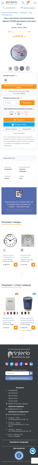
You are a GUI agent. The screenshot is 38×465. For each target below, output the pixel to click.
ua (32, 3)
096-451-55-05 (12, 398)
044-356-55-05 (12, 390)
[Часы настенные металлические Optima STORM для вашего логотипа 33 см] (10, 68)
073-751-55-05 (12, 401)
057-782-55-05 (12, 393)
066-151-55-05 (12, 396)
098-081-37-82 (12, 404)
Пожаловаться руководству (19, 378)
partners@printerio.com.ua (16, 414)
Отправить (31, 373)
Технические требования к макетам (19, 210)
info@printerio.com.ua (15, 409)
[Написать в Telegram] (33, 451)
